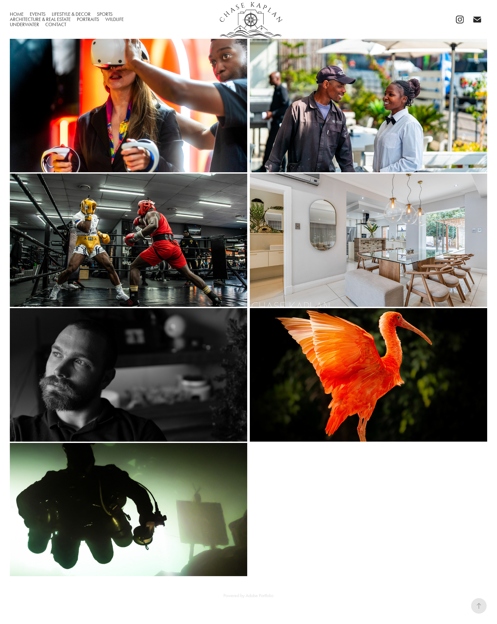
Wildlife (114, 19)
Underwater (24, 24)
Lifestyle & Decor (71, 14)
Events (38, 14)
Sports (105, 14)
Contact (55, 24)
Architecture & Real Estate (40, 19)
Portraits (88, 19)
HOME (17, 14)
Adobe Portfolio (259, 595)
